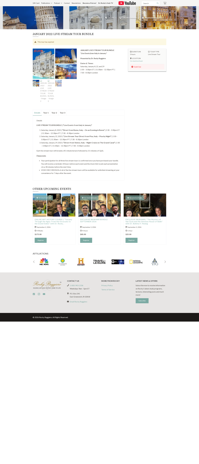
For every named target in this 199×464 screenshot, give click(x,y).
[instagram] (39, 294)
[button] (34, 262)
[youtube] (44, 294)
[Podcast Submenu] (61, 3)
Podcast (57, 3)
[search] (158, 3)
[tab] (37, 113)
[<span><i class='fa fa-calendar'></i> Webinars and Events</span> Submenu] (165, 18)
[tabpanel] (79, 147)
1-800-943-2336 (76, 285)
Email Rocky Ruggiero (78, 302)
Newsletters (76, 3)
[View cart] (165, 3)
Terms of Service (107, 289)
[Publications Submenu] (51, 3)
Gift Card (36, 3)
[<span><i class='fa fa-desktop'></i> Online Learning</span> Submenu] (138, 18)
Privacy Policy (107, 285)
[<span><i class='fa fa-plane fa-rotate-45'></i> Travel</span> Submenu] (115, 18)
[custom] (34, 294)
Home (91, 18)
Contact (67, 3)
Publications (45, 3)
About (99, 18)
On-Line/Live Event (136, 61)
